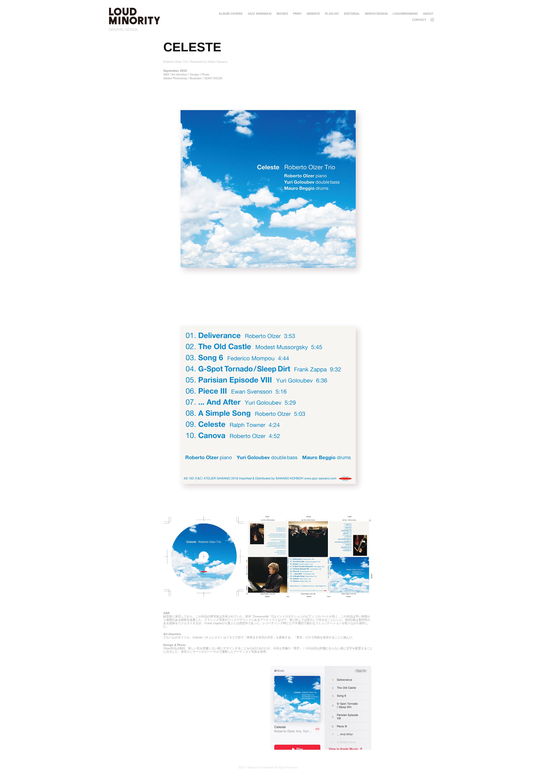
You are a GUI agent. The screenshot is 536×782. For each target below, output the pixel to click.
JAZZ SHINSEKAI (259, 13)
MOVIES (282, 13)
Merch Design (376, 13)
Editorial (352, 13)
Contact (419, 19)
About (428, 13)
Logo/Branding (405, 13)
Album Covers (230, 13)
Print (297, 13)
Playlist (332, 13)
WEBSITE (313, 13)
